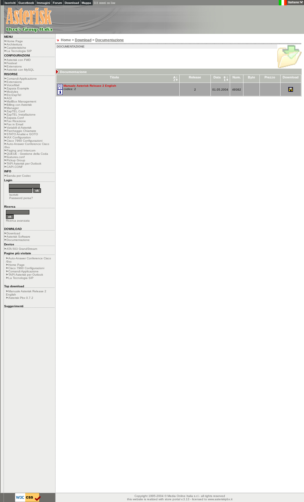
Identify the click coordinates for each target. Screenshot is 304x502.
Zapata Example (18, 88)
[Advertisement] (234, 17)
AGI (9, 98)
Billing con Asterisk (19, 104)
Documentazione (18, 239)
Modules (12, 91)
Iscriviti (10, 2)
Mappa (86, 2)
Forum (57, 2)
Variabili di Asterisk (19, 127)
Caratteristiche (16, 47)
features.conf (16, 157)
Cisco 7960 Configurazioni (24, 140)
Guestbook (26, 2)
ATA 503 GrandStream (22, 248)
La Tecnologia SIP (19, 51)
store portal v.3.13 (177, 499)
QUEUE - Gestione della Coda (27, 153)
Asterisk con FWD (19, 59)
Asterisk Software (18, 236)
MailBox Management (21, 101)
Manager (13, 108)
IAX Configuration (19, 137)
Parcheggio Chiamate (21, 130)
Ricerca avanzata (18, 220)
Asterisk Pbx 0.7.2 (20, 297)
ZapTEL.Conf (16, 111)
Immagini (43, 2)
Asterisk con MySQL (20, 69)
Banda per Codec (19, 175)
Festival (12, 63)
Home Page (15, 41)
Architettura (14, 44)
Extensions (14, 66)
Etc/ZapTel (14, 95)
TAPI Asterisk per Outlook (24, 163)
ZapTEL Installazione (21, 114)
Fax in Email (15, 124)
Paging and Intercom (21, 150)
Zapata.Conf (15, 117)
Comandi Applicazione (22, 78)
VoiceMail (13, 85)
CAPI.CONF (15, 166)
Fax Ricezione (16, 121)
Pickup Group (16, 160)
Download (72, 2)
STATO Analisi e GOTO (22, 134)
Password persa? (21, 198)
